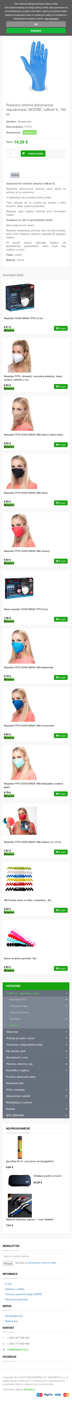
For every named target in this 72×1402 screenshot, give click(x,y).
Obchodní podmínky (16, 1299)
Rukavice (14, 1025)
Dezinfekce (15, 1018)
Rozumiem (36, 30)
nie (36, 24)
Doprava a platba (14, 1289)
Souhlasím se (35, 1262)
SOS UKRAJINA (15, 1115)
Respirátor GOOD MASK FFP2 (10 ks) (23, 318)
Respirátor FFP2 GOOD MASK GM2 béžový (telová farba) (33, 434)
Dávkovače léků (15, 1083)
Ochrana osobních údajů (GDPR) (23, 1294)
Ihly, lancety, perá (15, 1051)
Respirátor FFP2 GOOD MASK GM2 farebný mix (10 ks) (32, 842)
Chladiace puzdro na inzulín (48, 1175)
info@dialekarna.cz (17, 1349)
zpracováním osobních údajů (42, 1262)
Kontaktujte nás (13, 1316)
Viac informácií (52, 18)
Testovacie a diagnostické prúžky (24, 1044)
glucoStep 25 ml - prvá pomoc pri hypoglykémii (30, 1161)
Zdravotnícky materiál (18, 1096)
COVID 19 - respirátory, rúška (22, 993)
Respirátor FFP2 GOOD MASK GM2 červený (27, 551)
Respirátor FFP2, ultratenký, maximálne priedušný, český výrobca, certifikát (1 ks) (33, 378)
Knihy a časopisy (15, 1089)
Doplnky (10, 1109)
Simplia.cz (29, 1389)
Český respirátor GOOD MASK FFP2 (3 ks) (26, 609)
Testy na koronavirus (19, 1012)
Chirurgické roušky (18, 1005)
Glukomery (12, 1031)
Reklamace (11, 1321)
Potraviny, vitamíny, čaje (19, 1064)
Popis (15, 175)
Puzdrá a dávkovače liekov (21, 1076)
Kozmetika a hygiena (17, 1070)
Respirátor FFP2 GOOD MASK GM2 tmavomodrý (29, 725)
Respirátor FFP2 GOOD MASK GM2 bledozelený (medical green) (33, 785)
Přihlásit (8, 1263)
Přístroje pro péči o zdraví (20, 1038)
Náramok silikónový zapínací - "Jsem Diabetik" (30, 1219)
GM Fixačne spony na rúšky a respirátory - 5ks (28, 900)
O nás (8, 1283)
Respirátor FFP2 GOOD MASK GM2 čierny (26, 492)
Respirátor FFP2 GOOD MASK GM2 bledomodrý (28, 667)
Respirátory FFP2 (18, 999)
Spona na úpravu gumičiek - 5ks (20, 958)
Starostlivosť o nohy (17, 1057)
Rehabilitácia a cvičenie (19, 1102)
